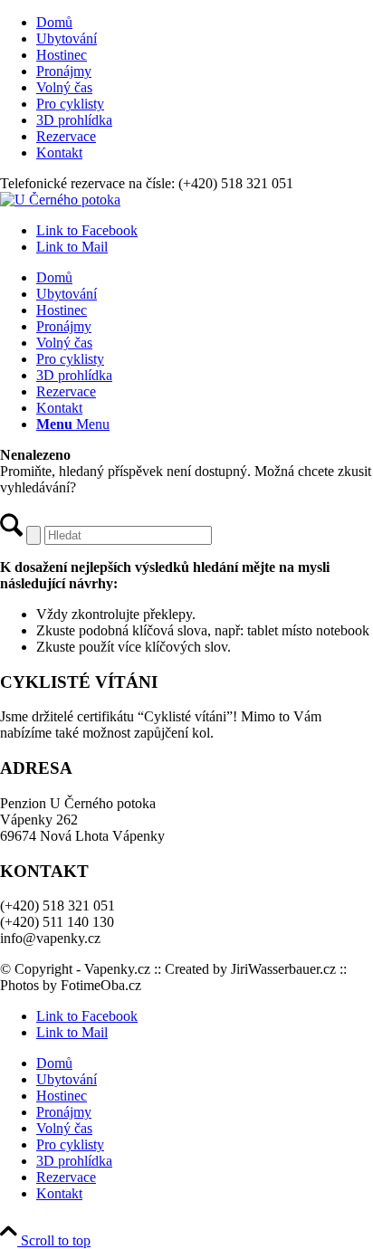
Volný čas (64, 87)
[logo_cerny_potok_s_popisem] (60, 199)
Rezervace (66, 136)
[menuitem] (204, 22)
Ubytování (66, 38)
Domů (54, 22)
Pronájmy (63, 71)
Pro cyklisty (70, 103)
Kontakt (59, 152)
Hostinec (61, 54)
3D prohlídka (74, 120)
